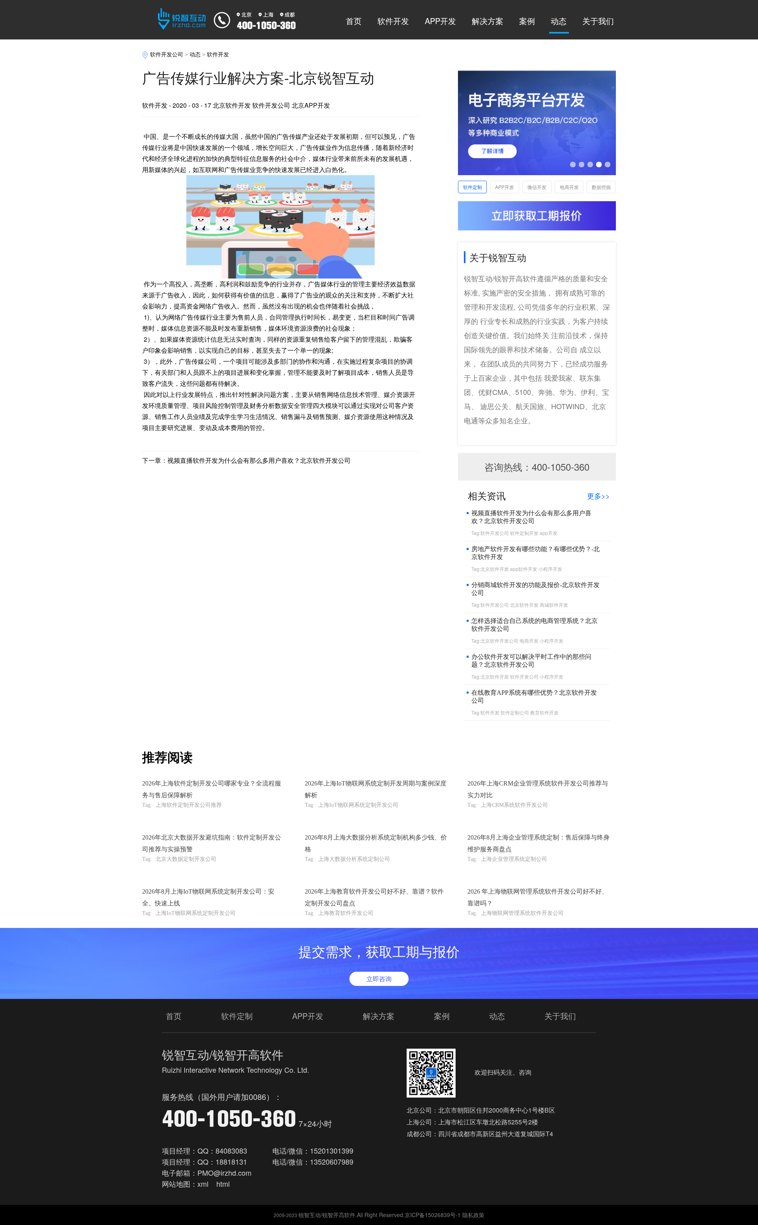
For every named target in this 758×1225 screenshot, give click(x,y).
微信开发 (536, 186)
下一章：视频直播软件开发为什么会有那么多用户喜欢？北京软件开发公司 (246, 460)
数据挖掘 (601, 186)
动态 (559, 20)
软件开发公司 (166, 55)
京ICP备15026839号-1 (433, 1215)
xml (202, 1183)
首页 (354, 20)
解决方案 (487, 20)
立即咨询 (379, 978)
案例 (527, 20)
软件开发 (393, 20)
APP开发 (440, 20)
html (223, 1183)
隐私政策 (473, 1215)
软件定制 (472, 186)
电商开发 (569, 186)
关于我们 (598, 20)
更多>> (598, 495)
